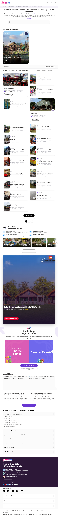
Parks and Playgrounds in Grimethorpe (13, 424)
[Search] (48, 2)
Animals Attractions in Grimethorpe (12, 430)
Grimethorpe (18, 6)
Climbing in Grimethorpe (9, 418)
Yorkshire (4, 6)
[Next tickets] (56, 242)
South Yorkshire (11, 6)
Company (6, 505)
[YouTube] (22, 491)
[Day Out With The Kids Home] (5, 2)
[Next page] (32, 221)
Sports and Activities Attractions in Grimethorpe (15, 434)
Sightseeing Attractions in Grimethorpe (13, 443)
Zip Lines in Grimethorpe (9, 426)
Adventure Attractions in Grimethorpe (13, 414)
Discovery (6, 500)
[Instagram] (17, 491)
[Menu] (55, 2)
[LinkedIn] (8, 491)
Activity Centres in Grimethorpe (11, 416)
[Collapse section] (53, 414)
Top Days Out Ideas (8, 495)
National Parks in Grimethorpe (11, 422)
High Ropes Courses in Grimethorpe (12, 420)
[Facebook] (4, 491)
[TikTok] (13, 491)
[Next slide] (52, 351)
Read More (29, 18)
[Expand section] (53, 431)
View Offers (32, 26)
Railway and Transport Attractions (35, 6)
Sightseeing (24, 6)
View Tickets (25, 26)
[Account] (51, 2)
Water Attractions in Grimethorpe (12, 439)
